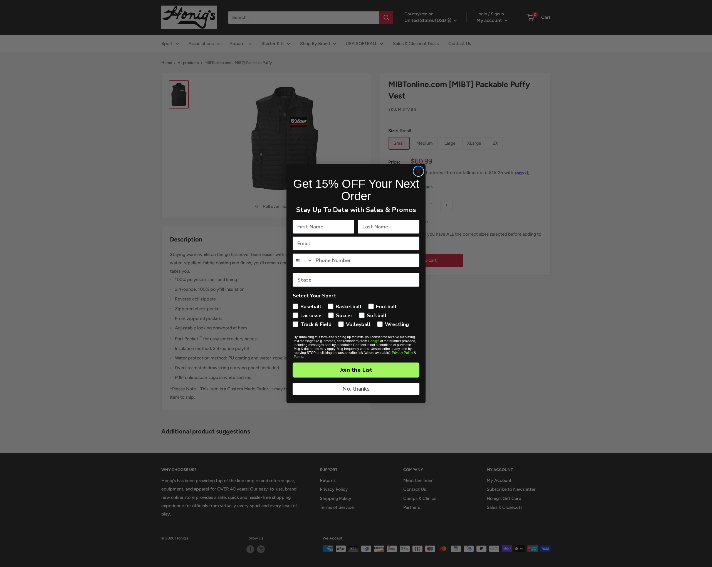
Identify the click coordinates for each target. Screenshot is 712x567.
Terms (298, 357)
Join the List (356, 370)
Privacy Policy (402, 353)
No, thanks (356, 389)
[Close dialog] (418, 171)
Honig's (373, 341)
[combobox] (303, 260)
